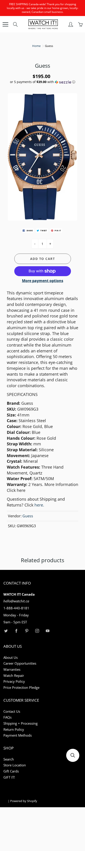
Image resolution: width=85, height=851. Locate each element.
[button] (42, 82)
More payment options (42, 280)
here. (39, 505)
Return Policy (13, 729)
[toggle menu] (5, 24)
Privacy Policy (14, 681)
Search (8, 759)
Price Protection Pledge (21, 687)
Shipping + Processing (20, 723)
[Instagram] (37, 631)
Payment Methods (17, 735)
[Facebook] (16, 631)
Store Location (14, 765)
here (21, 490)
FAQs (7, 717)
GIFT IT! (9, 777)
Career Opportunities (19, 663)
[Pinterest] (27, 631)
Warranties (11, 669)
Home (36, 46)
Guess (27, 515)
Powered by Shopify (23, 801)
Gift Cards (11, 771)
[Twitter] (6, 631)
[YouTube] (47, 631)
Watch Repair (13, 675)
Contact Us (11, 711)
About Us (10, 657)
